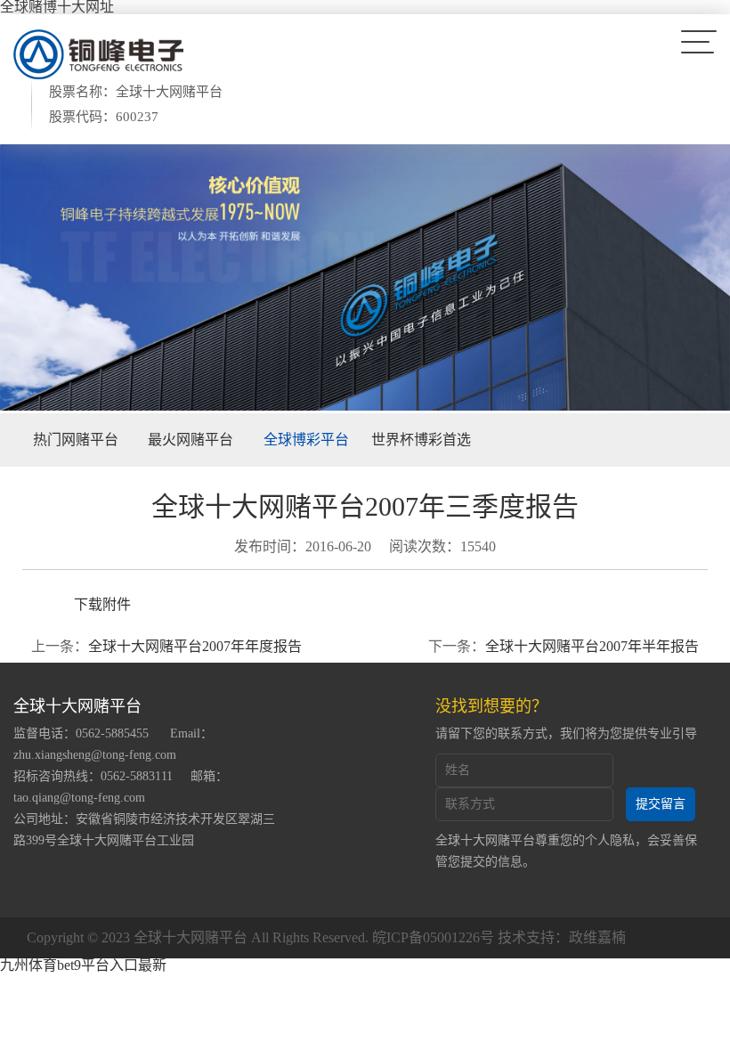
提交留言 (660, 804)
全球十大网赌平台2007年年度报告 (195, 646)
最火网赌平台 (190, 439)
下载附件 (102, 604)
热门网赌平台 (75, 439)
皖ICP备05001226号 (433, 937)
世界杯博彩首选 (421, 439)
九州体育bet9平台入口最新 (83, 965)
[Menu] (699, 41)
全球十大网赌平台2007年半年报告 (592, 646)
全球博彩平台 (306, 439)
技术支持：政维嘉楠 (562, 937)
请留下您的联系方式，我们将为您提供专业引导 (566, 733)
